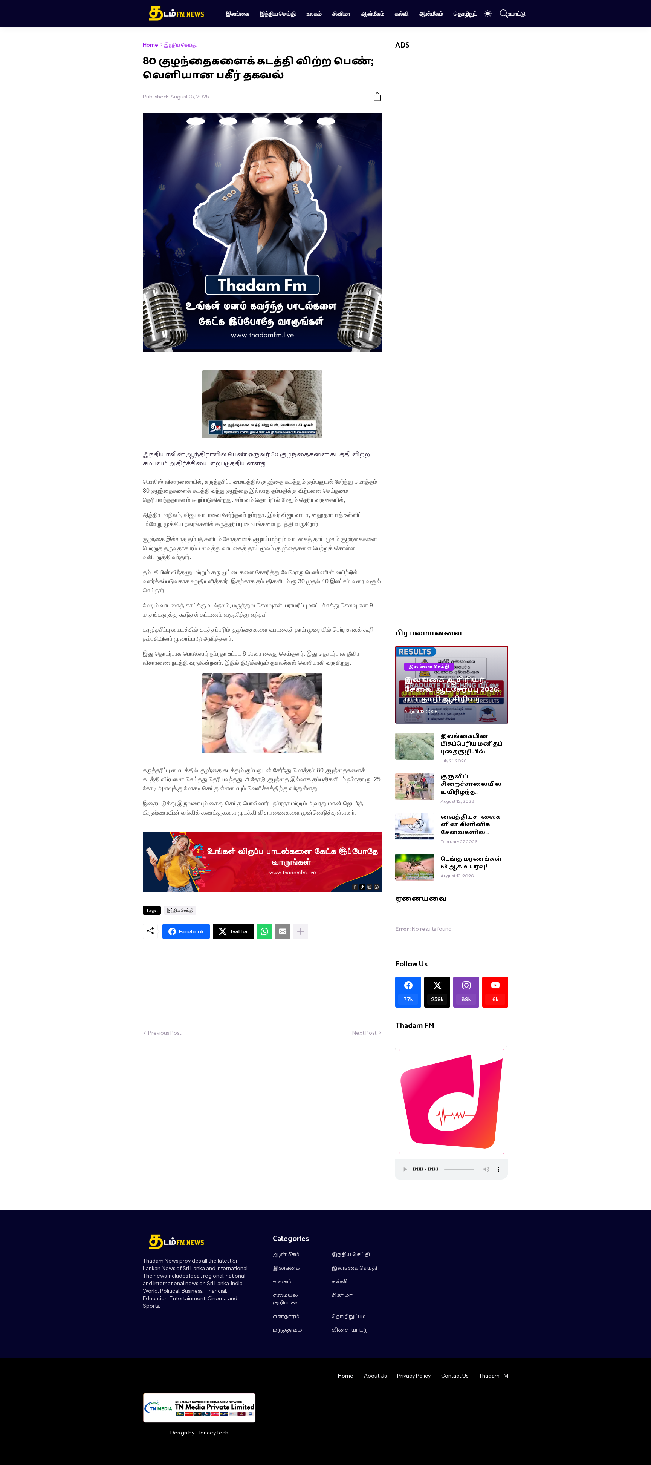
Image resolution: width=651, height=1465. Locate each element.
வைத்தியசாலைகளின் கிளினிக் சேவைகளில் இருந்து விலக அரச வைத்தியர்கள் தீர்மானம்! (471, 824)
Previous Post (164, 1032)
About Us (375, 1375)
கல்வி (402, 13)
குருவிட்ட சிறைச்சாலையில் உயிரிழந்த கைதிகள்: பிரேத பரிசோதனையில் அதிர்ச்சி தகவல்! (470, 784)
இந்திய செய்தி (278, 13)
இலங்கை (237, 13)
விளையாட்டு (510, 13)
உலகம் (314, 13)
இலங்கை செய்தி (354, 1268)
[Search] (500, 13)
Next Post (364, 1032)
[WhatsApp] (264, 931)
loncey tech (213, 1432)
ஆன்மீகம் (373, 13)
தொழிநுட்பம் (469, 13)
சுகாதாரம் (286, 1317)
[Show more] (300, 931)
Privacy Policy (414, 1375)
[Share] (374, 96)
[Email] (282, 931)
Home (150, 44)
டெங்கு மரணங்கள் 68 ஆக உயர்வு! (471, 863)
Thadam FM (493, 1375)
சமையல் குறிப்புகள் (287, 1299)
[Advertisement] (262, 984)
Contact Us (454, 1375)
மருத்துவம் (287, 1330)
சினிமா (341, 13)
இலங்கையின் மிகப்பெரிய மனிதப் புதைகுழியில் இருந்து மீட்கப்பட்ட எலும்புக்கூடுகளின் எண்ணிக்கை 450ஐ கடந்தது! (471, 744)
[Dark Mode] (484, 13)
